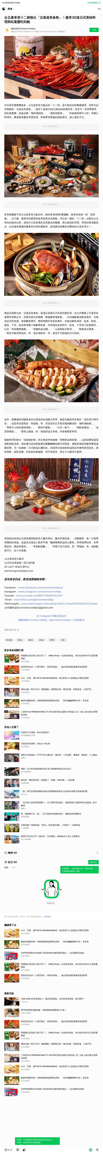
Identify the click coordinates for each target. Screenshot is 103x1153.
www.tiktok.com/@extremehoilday (34, 599)
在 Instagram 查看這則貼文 (51, 616)
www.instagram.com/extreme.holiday (39, 591)
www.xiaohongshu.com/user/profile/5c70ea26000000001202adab (59, 603)
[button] (8, 1149)
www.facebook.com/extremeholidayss (41, 587)
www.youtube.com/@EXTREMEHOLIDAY (39, 595)
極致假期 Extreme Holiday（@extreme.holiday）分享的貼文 (51, 620)
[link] (17, 1149)
